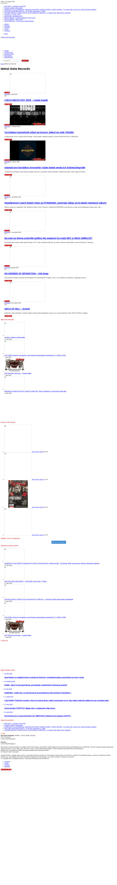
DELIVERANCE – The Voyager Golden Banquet (19, 21)
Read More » (8, 104)
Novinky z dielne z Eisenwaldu (13, 8)
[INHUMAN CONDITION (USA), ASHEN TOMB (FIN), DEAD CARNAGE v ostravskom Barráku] (14, 389)
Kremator (7, 94)
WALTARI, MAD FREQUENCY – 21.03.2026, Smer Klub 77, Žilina (24, 11)
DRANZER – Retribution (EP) (13, 16)
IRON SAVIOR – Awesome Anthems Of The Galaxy (20, 18)
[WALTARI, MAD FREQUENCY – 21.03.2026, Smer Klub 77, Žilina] (14, 579)
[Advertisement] (34, 44)
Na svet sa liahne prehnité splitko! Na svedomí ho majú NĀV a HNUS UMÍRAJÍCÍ (48, 238)
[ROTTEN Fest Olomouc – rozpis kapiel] (14, 371)
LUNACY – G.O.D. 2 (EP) (12, 14)
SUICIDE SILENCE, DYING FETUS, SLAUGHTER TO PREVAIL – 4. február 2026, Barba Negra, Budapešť (37, 13)
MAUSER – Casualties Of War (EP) (15, 6)
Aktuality (8, 52)
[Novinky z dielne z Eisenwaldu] (14, 335)
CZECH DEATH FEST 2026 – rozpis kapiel (26, 100)
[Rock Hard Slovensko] (8, 37)
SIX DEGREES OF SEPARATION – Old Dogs (26, 273)
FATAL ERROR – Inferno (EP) (13, 19)
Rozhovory (9, 54)
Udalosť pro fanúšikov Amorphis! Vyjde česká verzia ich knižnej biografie (44, 167)
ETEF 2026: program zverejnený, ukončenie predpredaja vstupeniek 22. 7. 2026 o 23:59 (35, 355)
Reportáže (8, 57)
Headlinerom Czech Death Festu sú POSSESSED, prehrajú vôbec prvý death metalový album (55, 202)
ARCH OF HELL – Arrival (17, 308)
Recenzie (8, 55)
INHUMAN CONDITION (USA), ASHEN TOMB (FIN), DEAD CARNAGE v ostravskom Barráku (35, 391)
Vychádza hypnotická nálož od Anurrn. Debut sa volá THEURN (39, 132)
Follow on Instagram (60, 542)
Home (2, 64)
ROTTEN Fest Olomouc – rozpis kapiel (17, 373)
